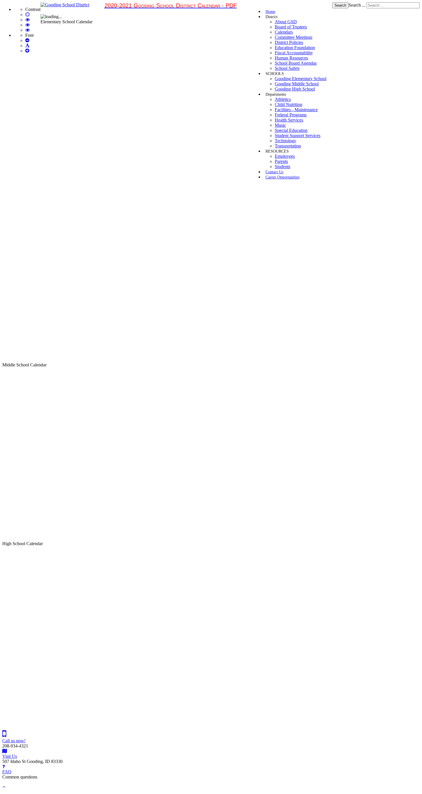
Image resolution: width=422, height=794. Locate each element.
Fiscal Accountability (294, 52)
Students (282, 166)
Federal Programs (291, 114)
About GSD (286, 21)
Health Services (289, 120)
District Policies (289, 42)
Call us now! (14, 740)
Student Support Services (297, 135)
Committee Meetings (293, 37)
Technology (285, 140)
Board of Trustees (291, 26)
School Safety (287, 68)
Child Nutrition (288, 104)
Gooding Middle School (297, 83)
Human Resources (291, 57)
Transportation (288, 145)
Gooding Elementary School (300, 78)
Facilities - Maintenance (296, 109)
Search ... (357, 5)
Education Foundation (295, 47)
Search (340, 5)
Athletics (283, 99)
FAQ (6, 771)
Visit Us (9, 756)
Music (280, 125)
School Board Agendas (296, 63)
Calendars (284, 32)
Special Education (291, 130)
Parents (281, 161)
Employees (285, 156)
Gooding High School (295, 88)
